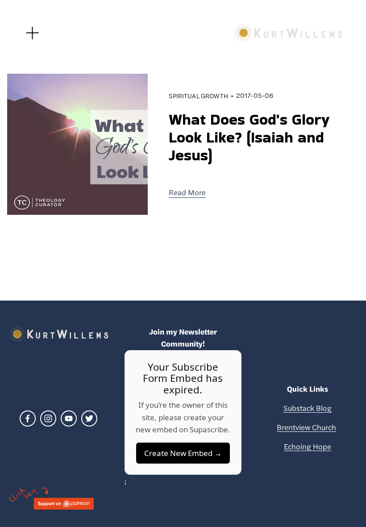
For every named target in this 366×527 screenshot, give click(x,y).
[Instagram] (48, 418)
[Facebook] (28, 418)
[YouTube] (69, 418)
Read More (187, 192)
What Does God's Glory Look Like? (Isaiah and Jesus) (249, 137)
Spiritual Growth (198, 95)
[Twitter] (89, 418)
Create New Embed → (183, 453)
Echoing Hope (307, 446)
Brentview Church (306, 427)
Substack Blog (307, 407)
